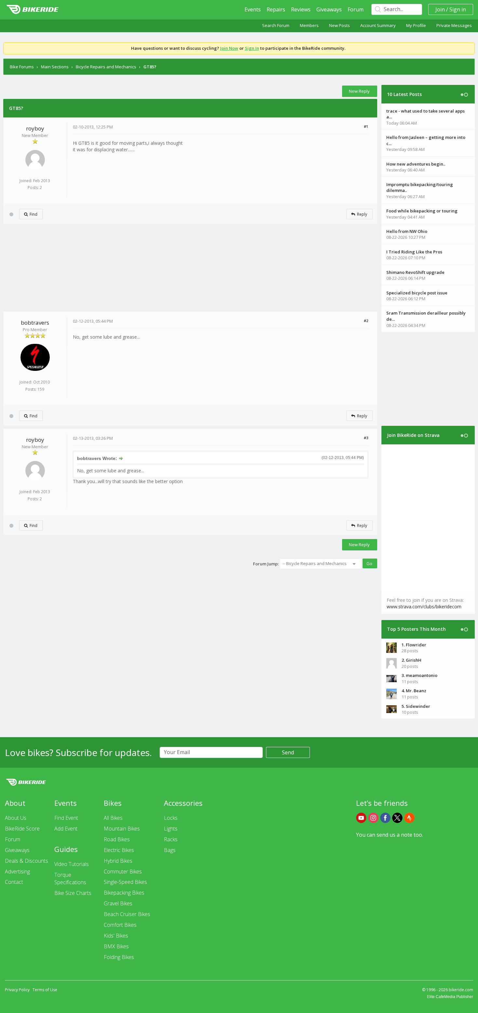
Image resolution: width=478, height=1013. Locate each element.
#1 (366, 126)
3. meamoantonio (419, 675)
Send (288, 752)
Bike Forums (22, 67)
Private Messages (454, 25)
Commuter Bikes (123, 871)
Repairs (276, 9)
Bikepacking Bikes (124, 892)
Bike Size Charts (72, 893)
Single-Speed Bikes (125, 881)
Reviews (301, 9)
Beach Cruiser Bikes (127, 914)
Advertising (17, 871)
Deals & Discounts (26, 860)
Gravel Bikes (118, 903)
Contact (14, 881)
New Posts (339, 25)
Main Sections (55, 67)
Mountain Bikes (122, 828)
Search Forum (275, 25)
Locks (171, 817)
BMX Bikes (116, 946)
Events (253, 9)
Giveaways (329, 9)
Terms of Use (45, 990)
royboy (35, 128)
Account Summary (378, 25)
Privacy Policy (17, 990)
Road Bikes (117, 839)
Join (440, 9)
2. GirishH (411, 660)
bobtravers (35, 322)
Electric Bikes (119, 850)
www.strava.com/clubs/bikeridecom (424, 606)
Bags (170, 850)
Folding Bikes (119, 957)
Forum (356, 9)
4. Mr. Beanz (414, 691)
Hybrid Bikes (118, 860)
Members (309, 25)
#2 (366, 320)
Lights (171, 828)
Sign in (457, 9)
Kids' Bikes (116, 935)
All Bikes (113, 817)
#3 (366, 437)
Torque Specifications (70, 878)
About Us (15, 817)
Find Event (66, 817)
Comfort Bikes (120, 924)
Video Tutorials (71, 864)
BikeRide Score (22, 828)
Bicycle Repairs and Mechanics (106, 67)
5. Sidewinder (416, 706)
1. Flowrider (414, 645)
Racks (171, 839)
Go (369, 563)
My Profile (416, 25)
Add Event (65, 828)
